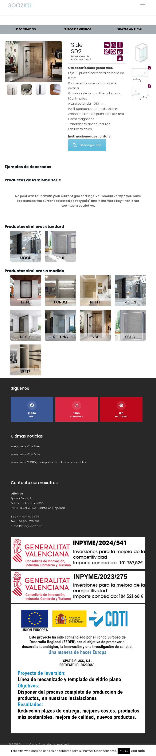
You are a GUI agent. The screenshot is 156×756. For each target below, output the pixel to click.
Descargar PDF (90, 145)
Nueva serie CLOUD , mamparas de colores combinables (48, 462)
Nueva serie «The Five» (25, 446)
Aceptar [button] (124, 751)
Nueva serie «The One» (25, 454)
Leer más (138, 751)
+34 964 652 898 (28, 516)
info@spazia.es (31, 526)
